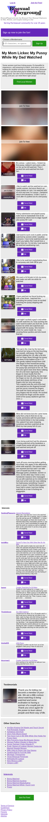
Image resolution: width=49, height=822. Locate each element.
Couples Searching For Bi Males (26, 587)
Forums (4, 812)
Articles (4, 816)
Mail (26, 175)
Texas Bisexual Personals (17, 757)
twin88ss (4, 542)
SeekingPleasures (8, 513)
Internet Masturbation (23, 513)
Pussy (9, 787)
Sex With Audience (22, 612)
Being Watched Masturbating (18, 783)
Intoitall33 (5, 643)
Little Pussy (20, 643)
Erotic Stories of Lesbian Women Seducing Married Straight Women (24, 747)
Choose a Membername (12, 39)
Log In (12, 3)
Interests (8, 774)
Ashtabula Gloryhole (15, 732)
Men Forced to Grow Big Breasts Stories (23, 740)
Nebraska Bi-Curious (15, 759)
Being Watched (13, 779)
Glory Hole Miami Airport (17, 734)
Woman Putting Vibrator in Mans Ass (22, 742)
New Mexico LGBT (14, 761)
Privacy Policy (6, 810)
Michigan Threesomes (16, 755)
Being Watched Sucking (16, 781)
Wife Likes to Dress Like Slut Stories (21, 750)
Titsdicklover (6, 612)
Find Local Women (24, 82)
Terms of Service (7, 806)
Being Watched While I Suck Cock (21, 785)
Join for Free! (36, 3)
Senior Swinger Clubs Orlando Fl (20, 744)
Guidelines (5, 808)
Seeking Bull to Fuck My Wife (19, 752)
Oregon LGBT (12, 763)
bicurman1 (5, 660)
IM (23, 180)
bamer (3, 587)
